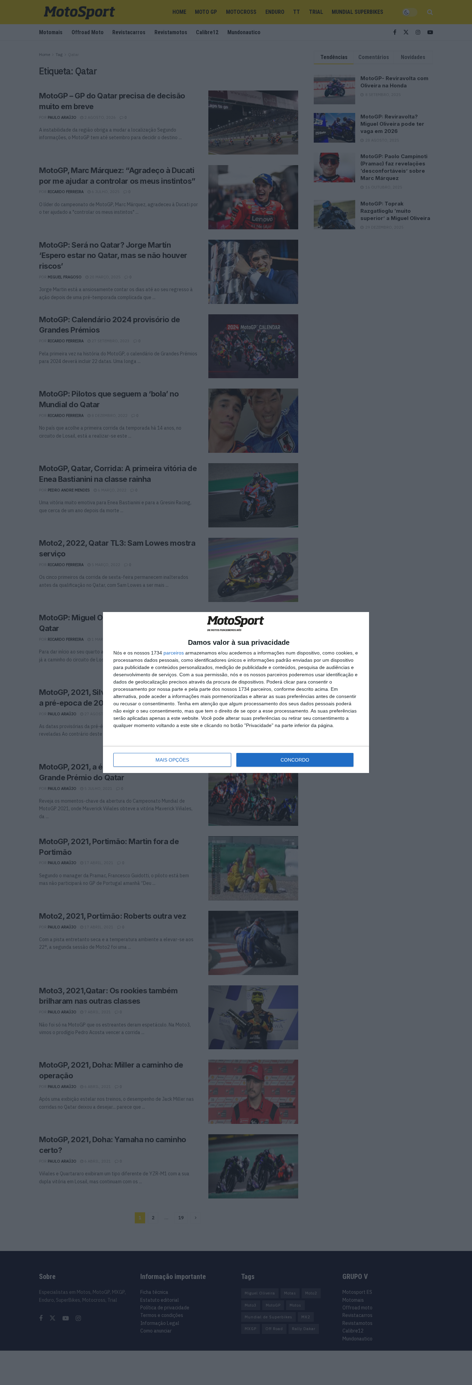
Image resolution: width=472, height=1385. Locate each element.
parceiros (173, 652)
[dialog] (236, 692)
